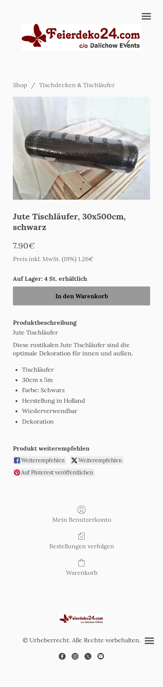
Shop (20, 85)
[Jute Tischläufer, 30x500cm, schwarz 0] (81, 148)
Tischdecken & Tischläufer (77, 85)
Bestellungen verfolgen (81, 546)
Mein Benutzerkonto (81, 519)
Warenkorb (81, 572)
